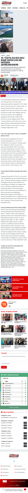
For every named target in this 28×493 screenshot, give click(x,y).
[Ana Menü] (26, 3)
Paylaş (4, 95)
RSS (5, 481)
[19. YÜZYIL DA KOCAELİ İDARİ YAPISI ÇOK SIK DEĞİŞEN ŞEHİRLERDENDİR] (14, 86)
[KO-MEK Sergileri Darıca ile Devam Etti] (21, 317)
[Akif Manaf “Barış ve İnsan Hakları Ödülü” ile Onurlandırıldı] (21, 328)
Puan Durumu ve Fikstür (21, 469)
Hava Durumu (19, 466)
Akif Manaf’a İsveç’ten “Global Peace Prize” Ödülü (6, 346)
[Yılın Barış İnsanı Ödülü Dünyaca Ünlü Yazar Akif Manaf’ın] (21, 341)
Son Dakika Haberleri (20, 472)
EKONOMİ (15, 8)
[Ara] (24, 3)
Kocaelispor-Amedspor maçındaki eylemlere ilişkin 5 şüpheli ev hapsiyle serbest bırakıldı (14, 491)
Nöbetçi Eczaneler (6, 466)
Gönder (4, 367)
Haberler (3, 55)
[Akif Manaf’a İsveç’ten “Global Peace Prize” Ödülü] (7, 341)
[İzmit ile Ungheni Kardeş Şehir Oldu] (7, 317)
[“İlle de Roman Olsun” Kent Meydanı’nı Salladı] (7, 328)
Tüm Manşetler (5, 472)
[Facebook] (14, 461)
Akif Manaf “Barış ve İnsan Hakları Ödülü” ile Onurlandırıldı (21, 334)
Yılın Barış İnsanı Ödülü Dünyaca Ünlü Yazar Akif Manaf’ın (20, 346)
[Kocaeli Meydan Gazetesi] (6, 3)
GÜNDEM (3, 8)
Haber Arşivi (5, 475)
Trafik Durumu (5, 469)
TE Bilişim (10, 303)
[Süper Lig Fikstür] (26, 412)
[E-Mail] (9, 306)
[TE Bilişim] (4, 304)
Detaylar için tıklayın (14, 407)
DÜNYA (9, 8)
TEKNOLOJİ (22, 8)
